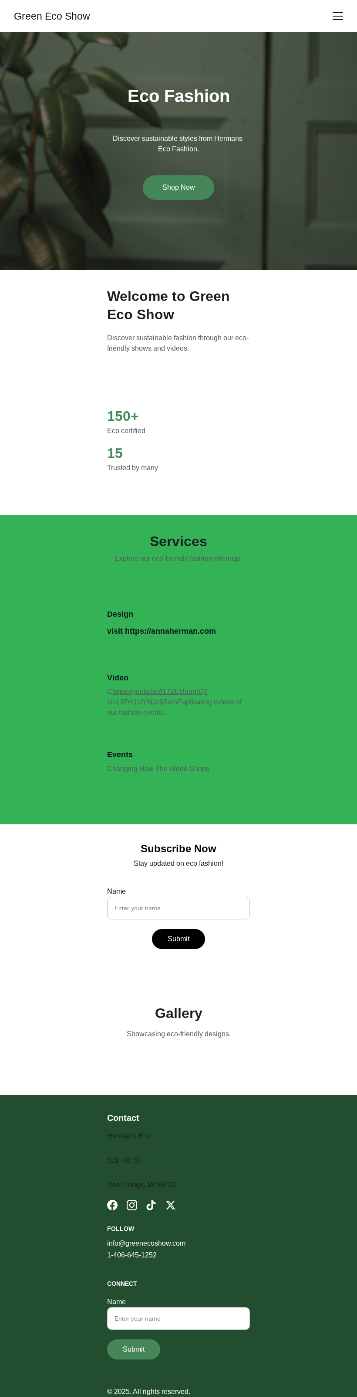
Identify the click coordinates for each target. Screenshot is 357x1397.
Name (116, 891)
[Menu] (338, 16)
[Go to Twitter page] (170, 1205)
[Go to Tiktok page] (151, 1205)
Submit (178, 939)
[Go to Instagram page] (132, 1205)
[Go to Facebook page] (112, 1205)
